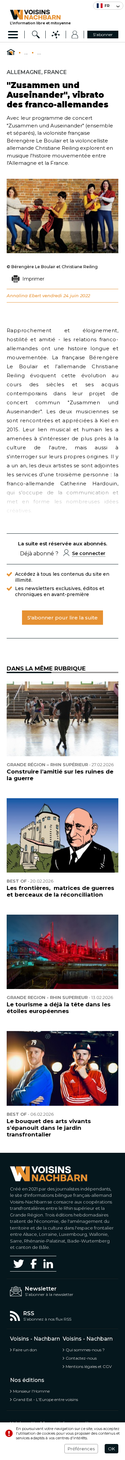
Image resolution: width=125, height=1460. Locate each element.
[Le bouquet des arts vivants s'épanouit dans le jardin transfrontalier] (62, 1068)
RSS (28, 1313)
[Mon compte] (74, 34)
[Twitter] (18, 1264)
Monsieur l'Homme (31, 1391)
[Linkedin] (48, 1263)
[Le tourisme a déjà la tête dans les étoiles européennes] (62, 952)
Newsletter (41, 1289)
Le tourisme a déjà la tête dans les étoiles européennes (59, 1007)
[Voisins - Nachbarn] (11, 52)
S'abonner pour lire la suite (62, 617)
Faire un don (25, 1349)
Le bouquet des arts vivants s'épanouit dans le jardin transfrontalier (49, 1128)
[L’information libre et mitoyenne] (40, 15)
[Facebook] (34, 1264)
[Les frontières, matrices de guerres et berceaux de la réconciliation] (62, 835)
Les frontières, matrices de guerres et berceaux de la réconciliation (60, 891)
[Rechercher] (36, 34)
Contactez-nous (81, 1358)
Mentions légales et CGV (89, 1366)
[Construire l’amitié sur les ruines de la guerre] (62, 718)
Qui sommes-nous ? (85, 1349)
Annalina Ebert (24, 295)
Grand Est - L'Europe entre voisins (45, 1399)
